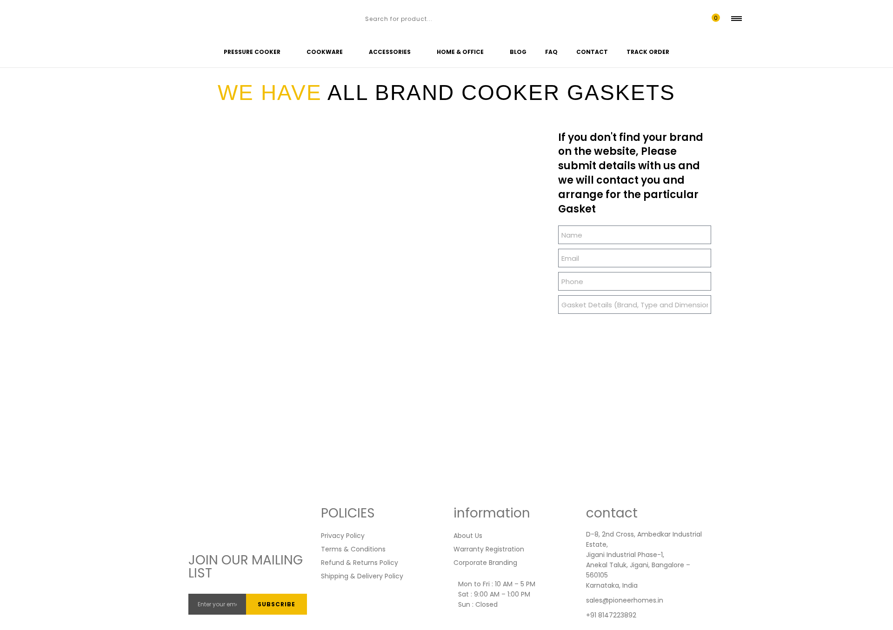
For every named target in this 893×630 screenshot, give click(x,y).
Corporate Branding (485, 562)
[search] (355, 19)
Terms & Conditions (353, 549)
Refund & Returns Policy (359, 562)
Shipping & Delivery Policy (362, 576)
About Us (467, 535)
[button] (713, 18)
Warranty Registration (488, 549)
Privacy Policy (343, 535)
